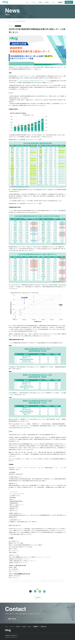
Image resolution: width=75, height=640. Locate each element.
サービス (33, 2)
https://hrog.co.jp (15, 550)
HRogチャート (33, 560)
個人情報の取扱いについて (13, 635)
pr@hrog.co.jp (15, 577)
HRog (26, 562)
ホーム (27, 2)
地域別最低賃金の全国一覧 (24, 76)
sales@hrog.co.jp (16, 571)
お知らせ (53, 2)
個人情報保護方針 (7, 635)
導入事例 (40, 2)
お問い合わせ (69, 2)
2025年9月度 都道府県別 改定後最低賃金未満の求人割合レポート (32, 80)
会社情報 (47, 2)
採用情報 (60, 2)
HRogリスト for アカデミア (44, 557)
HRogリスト (27, 559)
